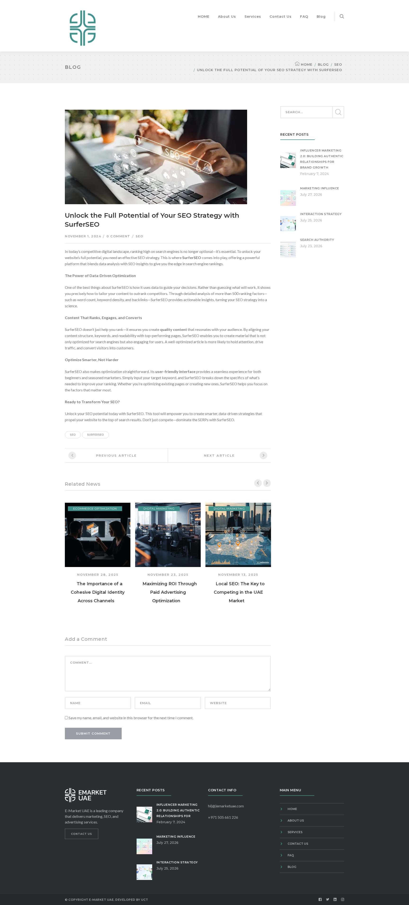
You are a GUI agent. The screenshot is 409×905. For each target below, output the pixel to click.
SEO (338, 64)
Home (306, 64)
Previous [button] (258, 483)
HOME (292, 809)
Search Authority (317, 240)
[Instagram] (342, 899)
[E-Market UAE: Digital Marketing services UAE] (82, 27)
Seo (73, 434)
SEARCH (338, 112)
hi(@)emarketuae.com (226, 806)
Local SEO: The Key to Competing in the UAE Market (239, 592)
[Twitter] (327, 899)
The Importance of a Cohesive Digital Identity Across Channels (97, 592)
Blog (323, 64)
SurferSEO (95, 434)
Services (295, 832)
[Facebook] (320, 899)
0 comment (118, 236)
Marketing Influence (319, 188)
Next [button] (267, 483)
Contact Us (298, 843)
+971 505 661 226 (223, 817)
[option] (97, 554)
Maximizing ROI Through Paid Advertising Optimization (169, 592)
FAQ (291, 855)
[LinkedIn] (335, 899)
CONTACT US (81, 834)
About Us (296, 820)
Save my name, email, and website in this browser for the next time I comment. (131, 717)
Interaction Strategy (321, 214)
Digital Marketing (158, 508)
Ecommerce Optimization (95, 508)
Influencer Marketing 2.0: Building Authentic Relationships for (178, 810)
